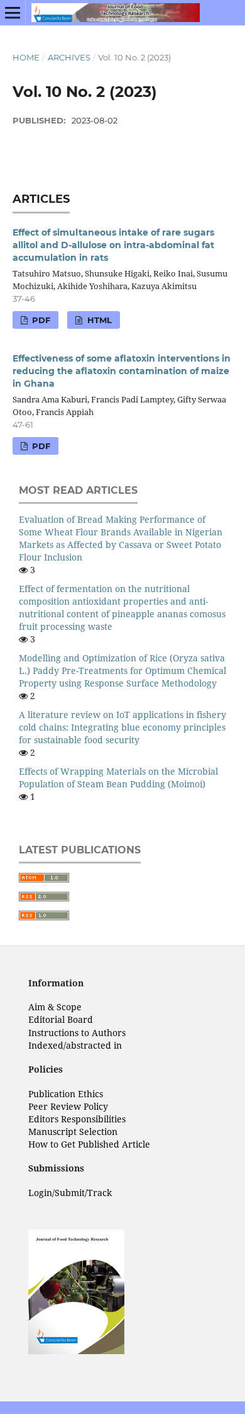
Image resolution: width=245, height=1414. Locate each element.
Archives (69, 57)
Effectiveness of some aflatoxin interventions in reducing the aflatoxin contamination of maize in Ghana (122, 371)
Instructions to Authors (77, 1033)
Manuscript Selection (72, 1131)
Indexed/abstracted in (75, 1045)
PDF (40, 320)
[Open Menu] (12, 12)
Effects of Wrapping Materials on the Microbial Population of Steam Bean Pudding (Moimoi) (118, 777)
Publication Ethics (65, 1094)
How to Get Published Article (89, 1144)
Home (26, 57)
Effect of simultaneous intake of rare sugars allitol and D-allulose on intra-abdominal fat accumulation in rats (113, 245)
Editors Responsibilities (77, 1119)
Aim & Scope (55, 1007)
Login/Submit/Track (70, 1193)
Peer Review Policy (68, 1106)
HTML (98, 320)
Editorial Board (60, 1019)
